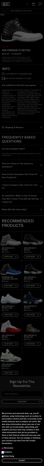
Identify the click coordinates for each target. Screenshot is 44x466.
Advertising (9, 456)
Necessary (8, 448)
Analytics (8, 452)
